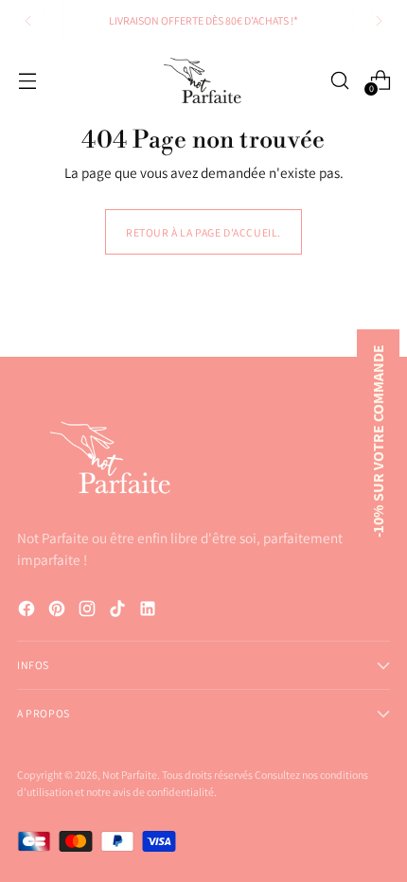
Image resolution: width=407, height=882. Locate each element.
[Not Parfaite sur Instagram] (89, 611)
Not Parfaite (129, 774)
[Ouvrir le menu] (27, 80)
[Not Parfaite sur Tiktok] (119, 611)
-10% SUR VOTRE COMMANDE (378, 441)
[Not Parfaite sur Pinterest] (58, 611)
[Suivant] (378, 21)
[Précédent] (28, 21)
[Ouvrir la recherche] (339, 80)
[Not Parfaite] (203, 81)
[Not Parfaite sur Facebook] (28, 611)
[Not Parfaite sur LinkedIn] (149, 611)
